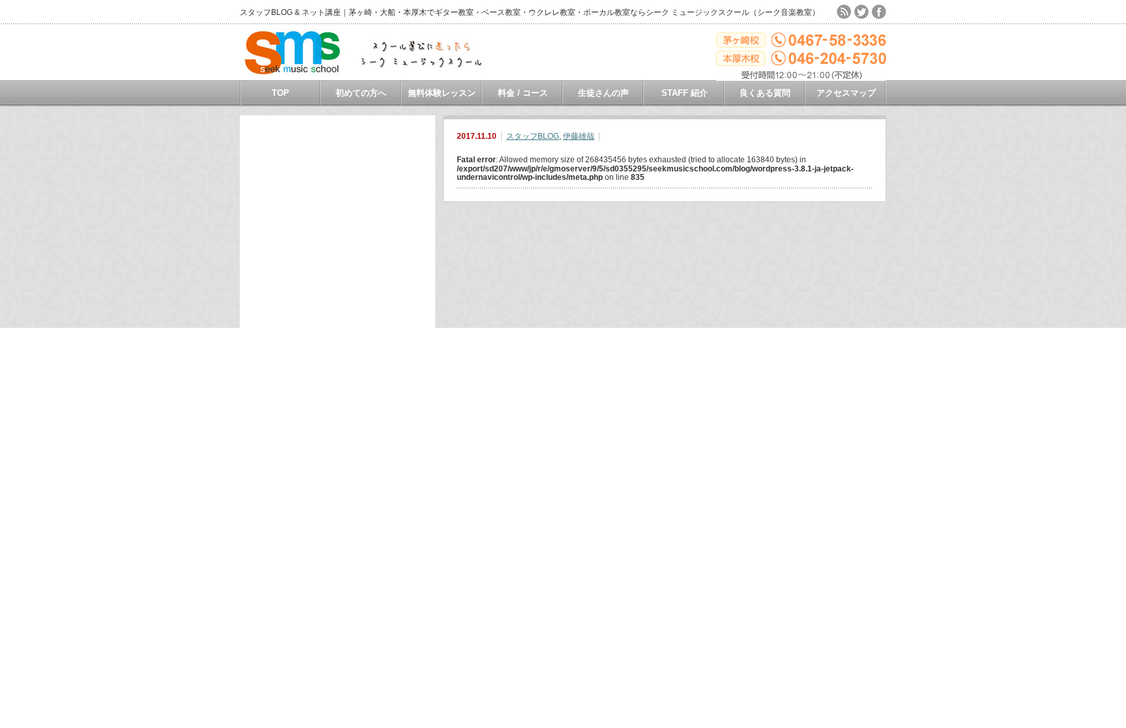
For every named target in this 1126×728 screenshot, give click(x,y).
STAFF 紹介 (684, 93)
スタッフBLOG (532, 136)
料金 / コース (523, 93)
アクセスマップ (846, 93)
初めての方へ (361, 93)
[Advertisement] (337, 310)
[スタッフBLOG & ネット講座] (370, 71)
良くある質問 (765, 93)
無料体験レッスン (442, 93)
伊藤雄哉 (578, 136)
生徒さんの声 (603, 93)
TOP (280, 93)
